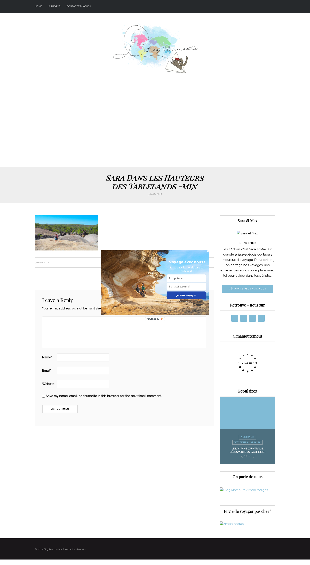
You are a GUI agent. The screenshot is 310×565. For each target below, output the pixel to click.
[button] (187, 262)
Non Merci (184, 301)
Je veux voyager (186, 295)
